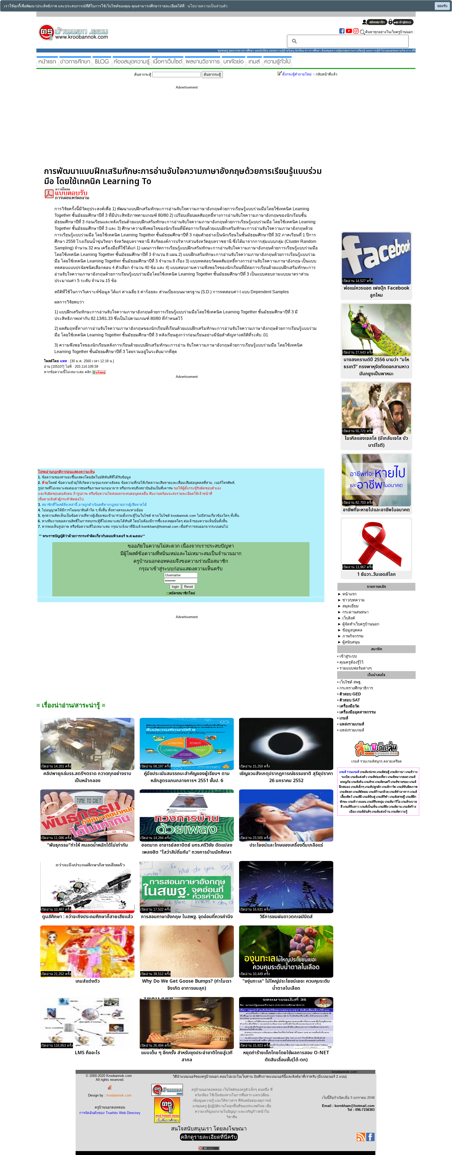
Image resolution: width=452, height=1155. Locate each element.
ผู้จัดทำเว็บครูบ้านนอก (360, 624)
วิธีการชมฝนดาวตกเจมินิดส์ (286, 916)
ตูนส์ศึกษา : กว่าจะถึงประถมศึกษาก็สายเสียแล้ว (87, 916)
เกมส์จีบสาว (351, 806)
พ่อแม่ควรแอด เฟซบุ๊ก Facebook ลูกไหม (376, 292)
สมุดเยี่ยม (350, 606)
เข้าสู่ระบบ (348, 656)
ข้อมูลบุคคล (352, 630)
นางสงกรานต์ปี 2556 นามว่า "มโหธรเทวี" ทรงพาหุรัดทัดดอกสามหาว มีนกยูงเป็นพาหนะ (376, 366)
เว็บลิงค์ (348, 618)
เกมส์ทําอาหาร (399, 792)
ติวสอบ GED (350, 694)
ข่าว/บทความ (353, 600)
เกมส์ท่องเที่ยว (377, 777)
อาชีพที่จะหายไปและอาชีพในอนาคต (376, 509)
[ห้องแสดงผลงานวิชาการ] (203, 64)
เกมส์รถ (369, 782)
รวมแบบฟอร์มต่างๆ (356, 668)
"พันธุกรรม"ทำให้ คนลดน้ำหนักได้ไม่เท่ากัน (87, 845)
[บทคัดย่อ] (234, 64)
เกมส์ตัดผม (360, 792)
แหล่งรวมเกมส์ (352, 724)
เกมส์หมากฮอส (398, 777)
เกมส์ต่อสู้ (383, 772)
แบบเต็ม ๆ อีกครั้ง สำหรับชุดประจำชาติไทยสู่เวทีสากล (187, 1056)
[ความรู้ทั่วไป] (277, 64)
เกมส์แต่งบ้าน (381, 811)
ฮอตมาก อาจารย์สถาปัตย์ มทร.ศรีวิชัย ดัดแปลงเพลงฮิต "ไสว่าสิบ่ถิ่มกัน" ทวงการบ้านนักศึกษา (186, 849)
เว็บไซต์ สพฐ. (350, 682)
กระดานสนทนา (355, 612)
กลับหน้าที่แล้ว (326, 74)
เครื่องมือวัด (349, 706)
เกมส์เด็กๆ (357, 787)
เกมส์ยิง (383, 806)
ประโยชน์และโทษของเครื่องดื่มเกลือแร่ (286, 845)
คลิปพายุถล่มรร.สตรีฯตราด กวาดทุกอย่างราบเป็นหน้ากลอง (87, 777)
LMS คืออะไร (87, 1052)
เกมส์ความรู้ (399, 811)
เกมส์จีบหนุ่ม (375, 802)
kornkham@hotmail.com (160, 527)
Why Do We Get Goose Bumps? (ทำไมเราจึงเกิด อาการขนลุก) (186, 985)
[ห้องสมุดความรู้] (131, 64)
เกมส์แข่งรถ (368, 772)
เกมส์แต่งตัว (87, 981)
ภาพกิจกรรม (353, 636)
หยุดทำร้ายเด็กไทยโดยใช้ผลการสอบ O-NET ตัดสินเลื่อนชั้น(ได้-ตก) (286, 1056)
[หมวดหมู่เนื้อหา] (167, 64)
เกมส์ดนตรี (382, 782)
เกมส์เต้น (357, 782)
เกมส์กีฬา (382, 797)
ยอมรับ (442, 6)
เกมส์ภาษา (397, 772)
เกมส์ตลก (346, 792)
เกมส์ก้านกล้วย (379, 792)
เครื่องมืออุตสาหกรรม (358, 712)
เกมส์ (344, 718)
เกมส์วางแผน (357, 802)
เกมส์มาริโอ (392, 802)
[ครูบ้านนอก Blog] (101, 64)
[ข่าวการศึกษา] (75, 64)
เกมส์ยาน (395, 806)
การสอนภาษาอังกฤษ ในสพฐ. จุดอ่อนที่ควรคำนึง (187, 916)
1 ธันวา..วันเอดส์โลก (376, 574)
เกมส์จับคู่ (369, 797)
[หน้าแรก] (47, 64)
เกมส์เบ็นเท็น (368, 806)
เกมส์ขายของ (400, 782)
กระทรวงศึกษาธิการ (356, 688)
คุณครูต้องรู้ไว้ (351, 662)
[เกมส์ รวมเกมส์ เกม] (254, 64)
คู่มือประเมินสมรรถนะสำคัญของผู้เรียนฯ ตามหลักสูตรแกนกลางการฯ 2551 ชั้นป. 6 (187, 777)
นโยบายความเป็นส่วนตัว (208, 6)
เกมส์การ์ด (389, 787)
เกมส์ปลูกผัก (373, 787)
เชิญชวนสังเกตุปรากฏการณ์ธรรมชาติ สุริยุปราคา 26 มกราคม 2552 (286, 777)
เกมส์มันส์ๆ (364, 811)
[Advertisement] (186, 129)
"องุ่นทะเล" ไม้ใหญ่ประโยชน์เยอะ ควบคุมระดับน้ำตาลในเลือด (286, 985)
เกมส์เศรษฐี (397, 797)
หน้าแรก (349, 594)
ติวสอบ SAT (350, 700)
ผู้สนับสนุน (351, 642)
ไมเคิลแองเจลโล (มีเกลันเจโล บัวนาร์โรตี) (376, 442)
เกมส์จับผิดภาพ (407, 787)
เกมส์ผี (357, 797)
